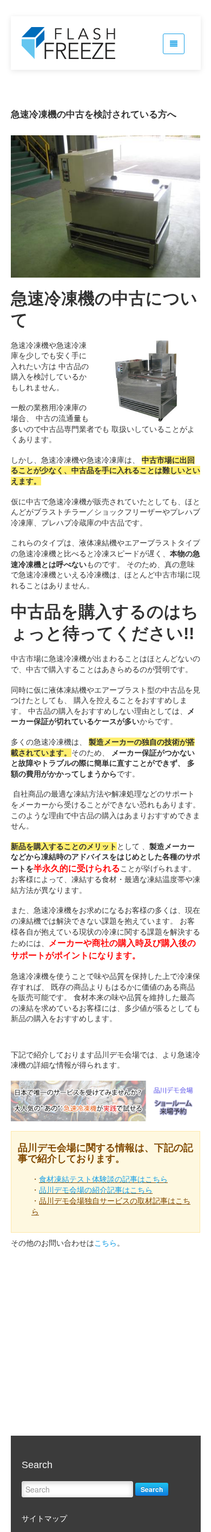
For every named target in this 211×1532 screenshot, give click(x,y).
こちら (105, 1243)
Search (152, 1489)
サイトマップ (44, 1518)
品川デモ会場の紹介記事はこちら (96, 1190)
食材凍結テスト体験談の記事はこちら (103, 1179)
